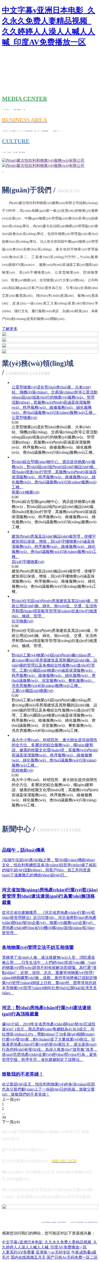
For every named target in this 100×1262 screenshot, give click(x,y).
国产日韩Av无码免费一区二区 (72, 1257)
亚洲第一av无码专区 (53, 1252)
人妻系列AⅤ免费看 (18, 1252)
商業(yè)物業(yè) (25, 492)
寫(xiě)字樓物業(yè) (28, 562)
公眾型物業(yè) (24, 418)
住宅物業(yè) (22, 621)
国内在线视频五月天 (28, 1257)
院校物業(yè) (22, 770)
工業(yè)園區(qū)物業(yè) (32, 691)
